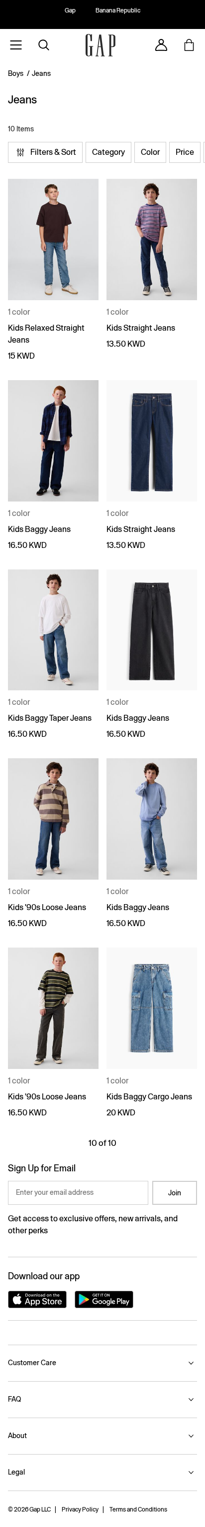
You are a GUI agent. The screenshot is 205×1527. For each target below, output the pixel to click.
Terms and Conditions (138, 1509)
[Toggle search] (44, 45)
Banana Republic (118, 10)
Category (108, 152)
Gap (70, 10)
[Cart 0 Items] (189, 45)
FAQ (14, 1399)
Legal (16, 1472)
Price (185, 152)
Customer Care (32, 1363)
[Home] (100, 45)
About (17, 1436)
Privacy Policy (80, 1509)
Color (150, 152)
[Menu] (16, 45)
